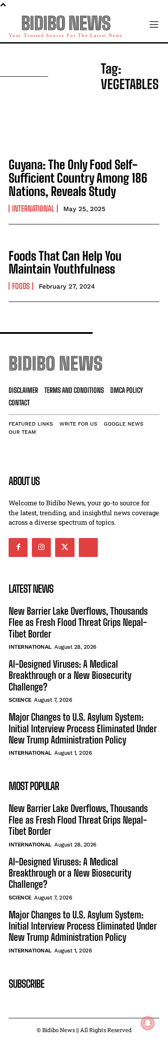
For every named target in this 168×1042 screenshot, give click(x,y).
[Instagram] (41, 547)
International (33, 208)
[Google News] (88, 547)
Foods (21, 286)
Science (20, 700)
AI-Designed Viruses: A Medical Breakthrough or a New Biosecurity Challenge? (70, 675)
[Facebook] (18, 547)
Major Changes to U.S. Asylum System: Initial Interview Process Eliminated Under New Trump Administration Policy (83, 728)
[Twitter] (64, 547)
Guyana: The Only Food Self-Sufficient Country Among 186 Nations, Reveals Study (78, 178)
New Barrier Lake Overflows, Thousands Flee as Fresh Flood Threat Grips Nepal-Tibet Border (78, 622)
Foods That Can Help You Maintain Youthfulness (65, 263)
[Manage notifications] (148, 1023)
